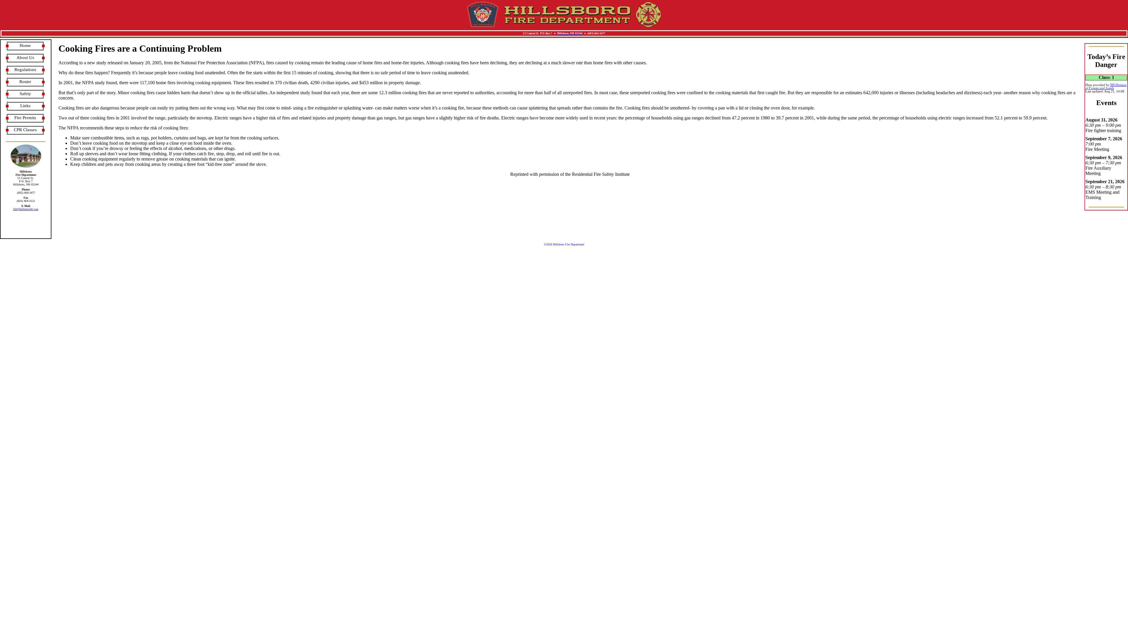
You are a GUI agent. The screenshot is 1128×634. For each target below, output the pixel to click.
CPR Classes (25, 129)
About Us (25, 57)
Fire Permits (25, 117)
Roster (25, 81)
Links (25, 105)
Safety (25, 93)
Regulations (25, 69)
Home (25, 45)
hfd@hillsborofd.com (25, 209)
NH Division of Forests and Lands (1106, 86)
